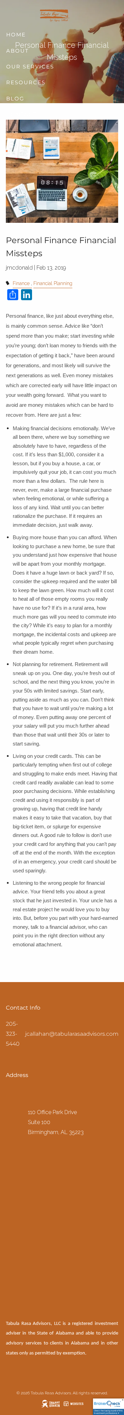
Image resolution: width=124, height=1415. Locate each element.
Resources (25, 82)
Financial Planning (52, 283)
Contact (21, 114)
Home (16, 34)
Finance (21, 283)
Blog (15, 98)
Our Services (30, 66)
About (17, 50)
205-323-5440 (13, 1034)
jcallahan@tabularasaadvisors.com (71, 1034)
